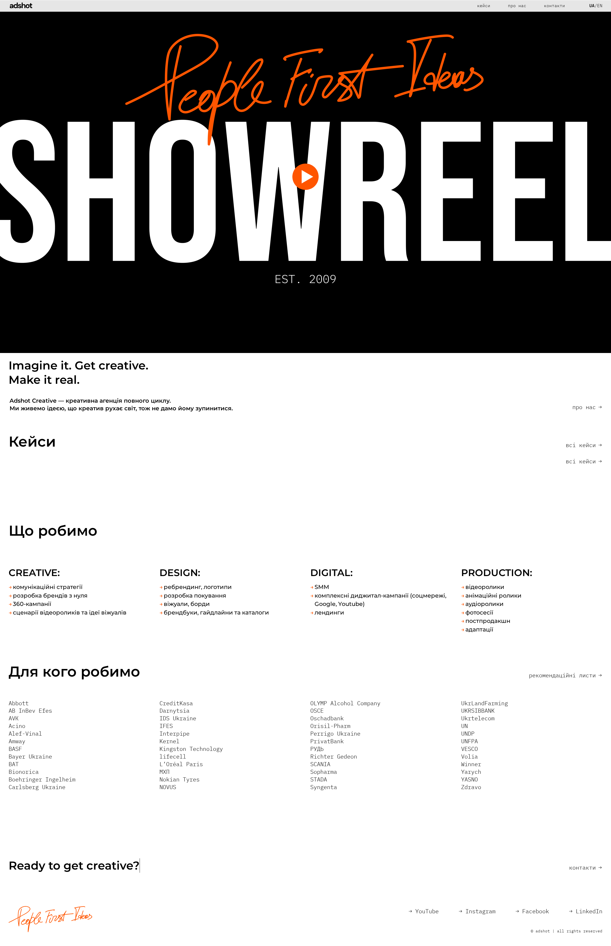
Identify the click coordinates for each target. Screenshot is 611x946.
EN (599, 6)
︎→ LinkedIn (585, 911)
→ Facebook (532, 911)
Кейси (483, 6)
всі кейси (584, 445)
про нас (587, 407)
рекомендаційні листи (565, 675)
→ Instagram (477, 911)
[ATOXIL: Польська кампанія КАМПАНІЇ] (456, 602)
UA (592, 6)
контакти (585, 867)
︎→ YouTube (424, 911)
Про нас (517, 6)
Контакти (554, 6)
